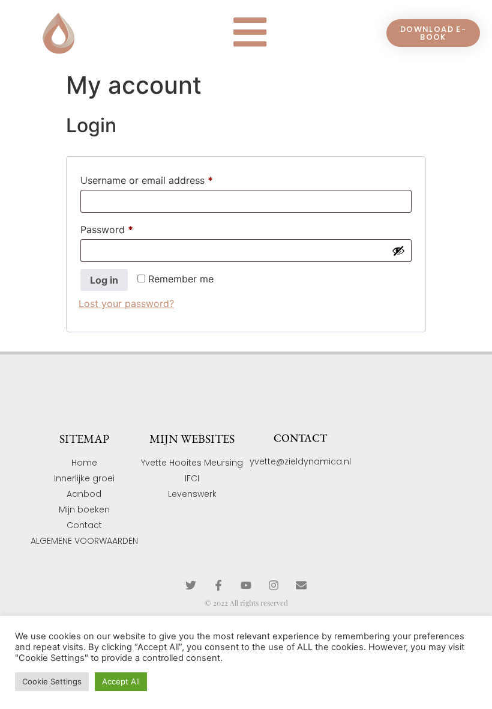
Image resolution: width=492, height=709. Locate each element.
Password (126, 228)
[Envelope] (301, 585)
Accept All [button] (121, 681)
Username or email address (166, 178)
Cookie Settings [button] (52, 681)
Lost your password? (126, 303)
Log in (104, 280)
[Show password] (398, 250)
